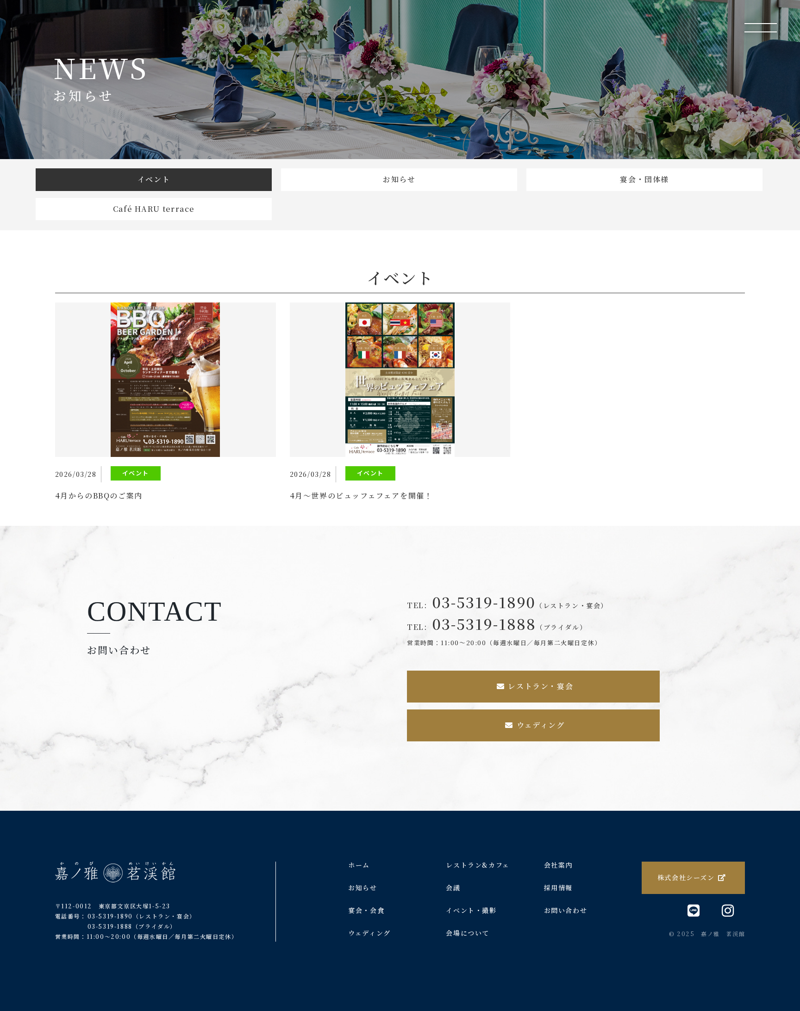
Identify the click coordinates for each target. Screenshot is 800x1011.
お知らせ (399, 179)
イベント (154, 179)
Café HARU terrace (153, 208)
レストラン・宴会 (540, 686)
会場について (467, 933)
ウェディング (541, 725)
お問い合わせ (566, 911)
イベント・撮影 (471, 911)
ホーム (359, 865)
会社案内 (558, 865)
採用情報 (558, 888)
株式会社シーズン (686, 877)
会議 (453, 888)
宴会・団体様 (644, 179)
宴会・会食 (366, 911)
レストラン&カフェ (477, 865)
